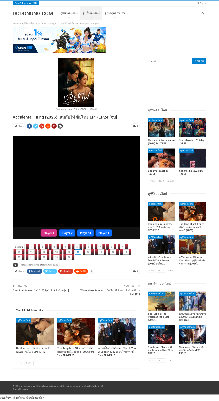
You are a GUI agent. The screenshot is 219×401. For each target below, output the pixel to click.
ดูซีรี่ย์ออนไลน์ (91, 13)
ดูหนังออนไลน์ (69, 13)
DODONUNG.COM (33, 13)
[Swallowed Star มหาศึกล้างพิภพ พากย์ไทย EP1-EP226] (161, 334)
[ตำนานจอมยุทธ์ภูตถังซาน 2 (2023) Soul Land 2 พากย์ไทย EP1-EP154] (192, 301)
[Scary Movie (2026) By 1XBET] (192, 127)
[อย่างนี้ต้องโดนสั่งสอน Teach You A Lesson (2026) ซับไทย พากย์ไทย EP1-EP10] (117, 331)
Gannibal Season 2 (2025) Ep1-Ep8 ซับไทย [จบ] (41, 290)
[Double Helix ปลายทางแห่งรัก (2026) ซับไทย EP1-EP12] (35, 331)
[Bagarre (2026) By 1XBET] (161, 158)
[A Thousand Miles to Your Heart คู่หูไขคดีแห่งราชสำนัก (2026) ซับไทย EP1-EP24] (192, 244)
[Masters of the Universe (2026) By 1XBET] (161, 127)
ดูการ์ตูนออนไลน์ (115, 13)
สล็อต (41, 397)
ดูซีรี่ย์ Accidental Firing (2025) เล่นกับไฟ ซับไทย (39, 265)
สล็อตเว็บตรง (6, 397)
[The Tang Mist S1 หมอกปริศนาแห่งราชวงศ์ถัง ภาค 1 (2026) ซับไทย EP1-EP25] (76, 331)
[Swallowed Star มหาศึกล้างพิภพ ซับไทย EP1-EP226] (192, 334)
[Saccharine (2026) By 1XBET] (192, 158)
